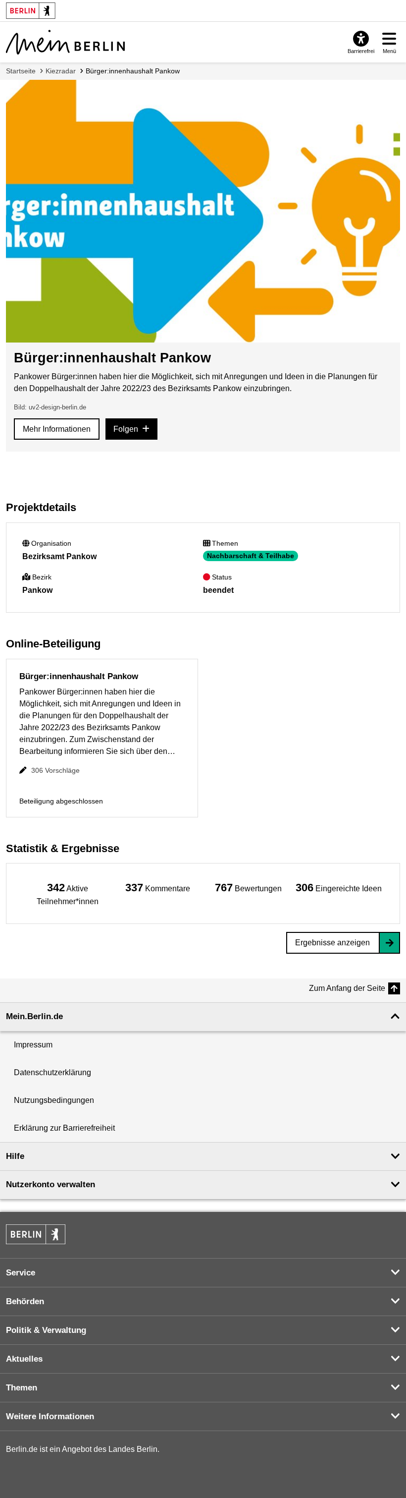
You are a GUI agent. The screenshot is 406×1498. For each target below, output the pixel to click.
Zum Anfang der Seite (347, 988)
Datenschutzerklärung (52, 1072)
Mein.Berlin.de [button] (34, 1016)
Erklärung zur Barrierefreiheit (64, 1128)
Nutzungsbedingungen (54, 1100)
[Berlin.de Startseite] (35, 1234)
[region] (67, 893)
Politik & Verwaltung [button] (46, 1330)
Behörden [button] (25, 1301)
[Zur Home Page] (65, 42)
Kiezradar (61, 71)
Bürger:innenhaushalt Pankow (133, 71)
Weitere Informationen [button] (50, 1416)
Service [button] (20, 1272)
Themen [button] (21, 1387)
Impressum (33, 1044)
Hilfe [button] (15, 1156)
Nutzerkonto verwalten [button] (50, 1184)
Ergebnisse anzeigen (332, 942)
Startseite (21, 71)
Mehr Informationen (57, 429)
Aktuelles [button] (24, 1359)
